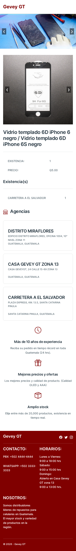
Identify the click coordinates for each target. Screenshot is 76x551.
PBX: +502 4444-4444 (18, 456)
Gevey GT (14, 7)
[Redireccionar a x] (66, 437)
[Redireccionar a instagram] (71, 437)
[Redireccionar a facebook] (60, 437)
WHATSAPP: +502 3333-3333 (19, 468)
